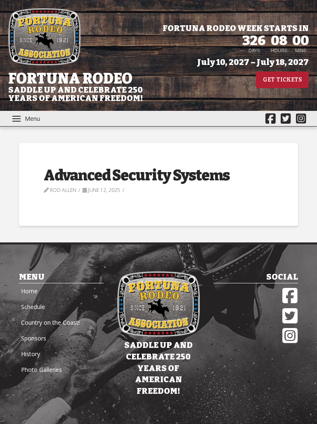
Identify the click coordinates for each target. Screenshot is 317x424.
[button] (26, 119)
